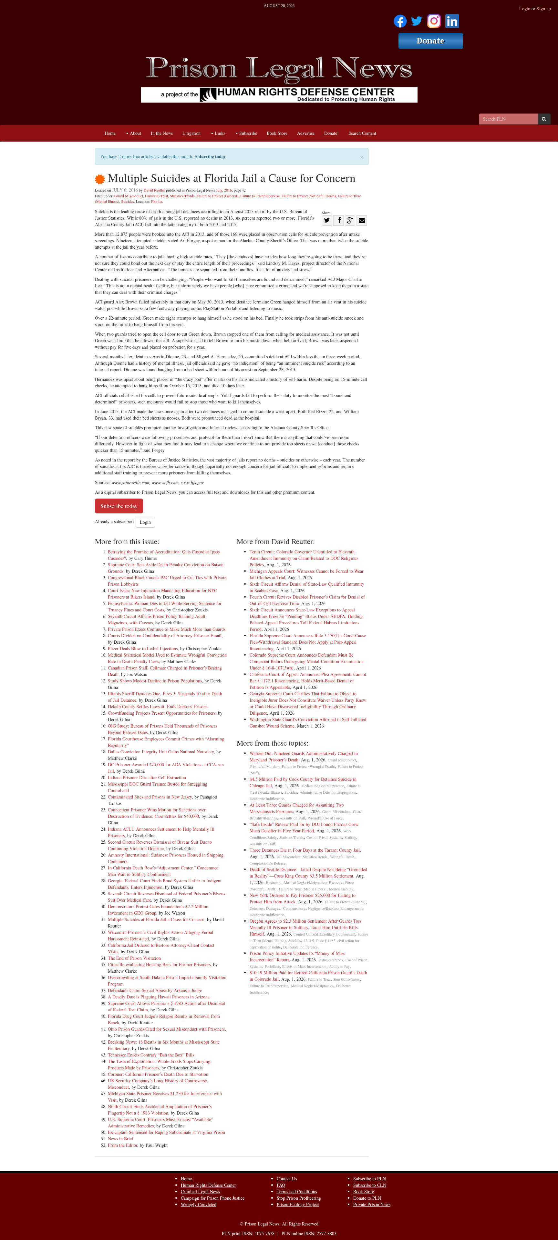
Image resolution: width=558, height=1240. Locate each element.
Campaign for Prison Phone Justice (212, 1198)
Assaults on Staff (292, 818)
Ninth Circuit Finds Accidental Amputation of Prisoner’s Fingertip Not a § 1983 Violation (160, 1109)
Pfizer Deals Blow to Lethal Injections (143, 648)
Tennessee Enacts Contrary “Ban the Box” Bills (151, 1055)
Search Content (362, 133)
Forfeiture (272, 966)
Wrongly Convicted (198, 1204)
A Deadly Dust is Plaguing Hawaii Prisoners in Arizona (159, 997)
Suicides (127, 201)
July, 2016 (224, 190)
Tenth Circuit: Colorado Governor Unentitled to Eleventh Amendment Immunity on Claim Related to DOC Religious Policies (304, 558)
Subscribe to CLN (369, 1185)
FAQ (281, 1185)
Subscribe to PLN (369, 1179)
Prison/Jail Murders (264, 766)
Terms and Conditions (297, 1191)
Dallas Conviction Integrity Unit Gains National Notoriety (161, 752)
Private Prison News (371, 1204)
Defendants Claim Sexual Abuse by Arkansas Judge (155, 990)
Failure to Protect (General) (217, 195)
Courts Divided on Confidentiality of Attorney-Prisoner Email (165, 635)
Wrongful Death (342, 856)
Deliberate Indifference (267, 798)
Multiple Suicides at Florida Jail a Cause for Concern (156, 919)
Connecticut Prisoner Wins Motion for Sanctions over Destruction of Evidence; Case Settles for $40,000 (157, 813)
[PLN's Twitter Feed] (417, 18)
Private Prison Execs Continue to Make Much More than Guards (166, 629)
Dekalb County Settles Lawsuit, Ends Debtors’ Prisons (157, 706)
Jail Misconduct (288, 856)
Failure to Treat (156, 195)
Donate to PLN (367, 1198)
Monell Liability (341, 889)
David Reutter (154, 190)
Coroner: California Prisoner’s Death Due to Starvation (158, 1074)
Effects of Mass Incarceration (304, 966)
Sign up (544, 8)
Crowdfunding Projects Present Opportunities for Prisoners (161, 713)
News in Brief (120, 1139)
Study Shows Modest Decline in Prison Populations (155, 681)
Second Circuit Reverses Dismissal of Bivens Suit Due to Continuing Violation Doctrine (160, 845)
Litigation (191, 133)
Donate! (331, 133)
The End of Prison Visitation (134, 958)
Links (219, 133)
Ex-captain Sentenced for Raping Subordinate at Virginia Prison (166, 1132)
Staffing (350, 837)
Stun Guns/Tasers (346, 979)
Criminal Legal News (200, 1191)
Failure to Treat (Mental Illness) (302, 889)
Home (110, 133)
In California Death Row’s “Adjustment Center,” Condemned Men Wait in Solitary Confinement (163, 871)
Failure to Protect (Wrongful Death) (309, 195)
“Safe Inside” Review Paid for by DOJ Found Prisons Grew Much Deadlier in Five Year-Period (304, 827)
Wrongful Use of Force (325, 818)
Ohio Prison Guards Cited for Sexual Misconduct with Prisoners (166, 1029)
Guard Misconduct (128, 195)
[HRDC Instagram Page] (434, 18)
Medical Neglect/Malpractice (322, 785)
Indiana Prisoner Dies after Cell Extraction (147, 777)
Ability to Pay (339, 966)
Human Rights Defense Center (208, 1185)
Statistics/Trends (182, 195)
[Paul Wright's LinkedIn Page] (452, 18)
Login (524, 8)
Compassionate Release (267, 863)
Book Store (277, 133)
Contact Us (287, 1179)
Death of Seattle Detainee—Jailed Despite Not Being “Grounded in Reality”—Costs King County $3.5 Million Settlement (308, 872)
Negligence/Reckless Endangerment (335, 908)
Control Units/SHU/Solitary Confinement (324, 934)
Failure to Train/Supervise (260, 195)
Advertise (306, 133)
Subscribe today (210, 156)
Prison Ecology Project (298, 1204)
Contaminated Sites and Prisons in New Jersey (150, 797)
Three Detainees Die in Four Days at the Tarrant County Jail (305, 850)
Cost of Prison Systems (324, 837)
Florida (156, 201)
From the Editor (122, 1145)
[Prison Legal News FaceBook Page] (400, 18)
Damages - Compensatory (285, 908)
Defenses (257, 908)
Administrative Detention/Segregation (328, 792)
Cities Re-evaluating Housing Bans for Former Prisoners (159, 964)
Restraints (273, 882)
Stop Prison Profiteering (299, 1198)
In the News (162, 133)
